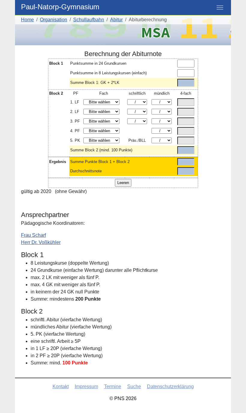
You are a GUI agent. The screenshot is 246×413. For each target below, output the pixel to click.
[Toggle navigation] (220, 7)
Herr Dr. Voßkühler (41, 242)
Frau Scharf (33, 235)
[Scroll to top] (233, 400)
